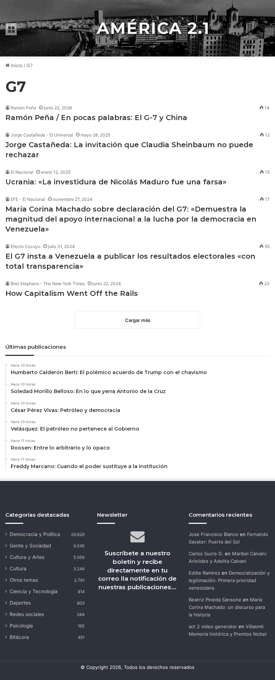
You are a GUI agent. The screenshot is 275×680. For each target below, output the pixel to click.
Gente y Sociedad (30, 546)
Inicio (16, 65)
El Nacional (22, 172)
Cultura (18, 568)
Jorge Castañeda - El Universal (42, 135)
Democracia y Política (35, 534)
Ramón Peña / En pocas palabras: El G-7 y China (97, 117)
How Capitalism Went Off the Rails (71, 293)
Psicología (21, 626)
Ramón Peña (23, 107)
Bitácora (19, 637)
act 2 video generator (213, 626)
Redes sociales (27, 614)
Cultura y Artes (27, 557)
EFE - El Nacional (28, 199)
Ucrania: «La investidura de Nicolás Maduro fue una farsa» (116, 182)
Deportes (20, 603)
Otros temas (24, 580)
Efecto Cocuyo (25, 246)
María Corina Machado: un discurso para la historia (227, 607)
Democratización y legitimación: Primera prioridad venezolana (229, 580)
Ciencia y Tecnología (34, 591)
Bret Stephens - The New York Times (48, 283)
